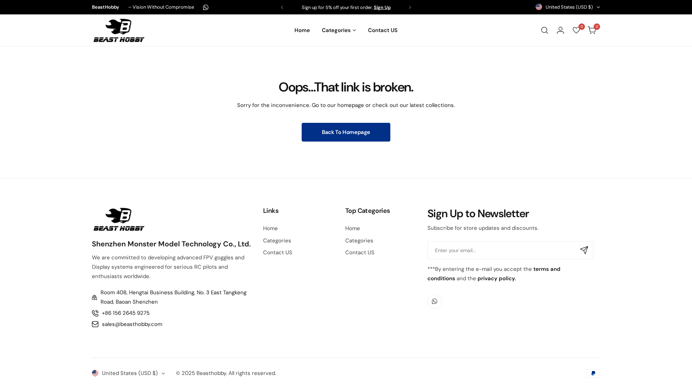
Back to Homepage (346, 132)
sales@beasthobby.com (132, 324)
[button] (282, 7)
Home (270, 228)
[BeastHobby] (119, 30)
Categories (277, 240)
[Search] (545, 30)
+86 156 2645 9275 (126, 313)
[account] (560, 30)
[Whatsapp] (206, 7)
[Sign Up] (584, 250)
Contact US (277, 252)
